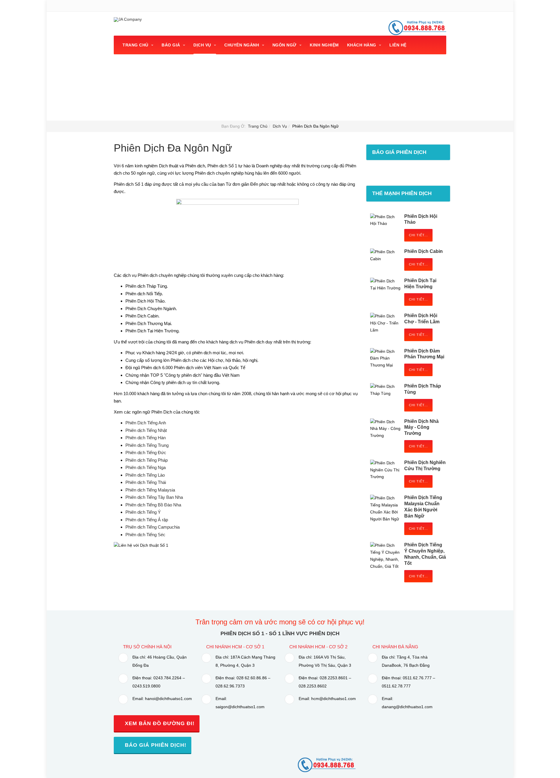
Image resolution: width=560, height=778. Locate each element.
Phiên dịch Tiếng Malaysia (150, 489)
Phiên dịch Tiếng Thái (145, 482)
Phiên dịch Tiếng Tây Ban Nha (154, 497)
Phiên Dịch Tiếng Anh (145, 422)
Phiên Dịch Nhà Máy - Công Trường (421, 427)
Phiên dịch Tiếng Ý (143, 512)
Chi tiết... (418, 235)
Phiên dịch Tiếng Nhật (146, 430)
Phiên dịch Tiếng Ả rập (146, 519)
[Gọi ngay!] (327, 764)
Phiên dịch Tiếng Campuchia (152, 527)
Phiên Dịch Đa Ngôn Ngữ (173, 148)
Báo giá (171, 45)
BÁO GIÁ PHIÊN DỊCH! (154, 745)
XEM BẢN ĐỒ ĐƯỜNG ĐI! (159, 723)
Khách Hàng (362, 45)
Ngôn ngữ (285, 45)
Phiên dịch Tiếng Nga (145, 467)
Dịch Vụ (202, 45)
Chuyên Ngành (242, 45)
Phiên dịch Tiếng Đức (145, 452)
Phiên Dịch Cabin (423, 251)
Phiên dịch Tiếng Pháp (146, 460)
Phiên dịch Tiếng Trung (147, 445)
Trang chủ (136, 45)
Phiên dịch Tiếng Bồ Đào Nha (153, 504)
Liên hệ (398, 45)
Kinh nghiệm (324, 45)
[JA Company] (128, 19)
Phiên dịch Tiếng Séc (145, 534)
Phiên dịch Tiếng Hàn (145, 437)
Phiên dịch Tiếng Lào (145, 475)
